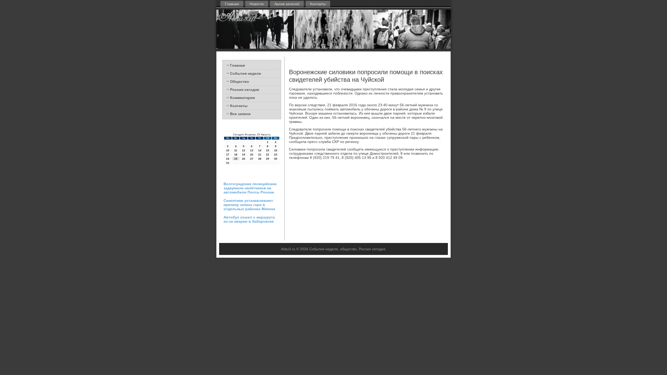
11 (235, 150)
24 (227, 158)
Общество (239, 81)
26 (243, 158)
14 (259, 150)
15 (267, 150)
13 (251, 150)
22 (267, 154)
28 (259, 158)
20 (251, 154)
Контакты (318, 4)
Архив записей (286, 4)
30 (275, 158)
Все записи (240, 114)
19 (243, 154)
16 (275, 150)
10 (227, 150)
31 (227, 162)
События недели (245, 73)
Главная (232, 4)
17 (227, 154)
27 (251, 158)
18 (235, 154)
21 (259, 154)
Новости (257, 4)
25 (235, 158)
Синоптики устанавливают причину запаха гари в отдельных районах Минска (249, 204)
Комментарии (242, 98)
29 (267, 158)
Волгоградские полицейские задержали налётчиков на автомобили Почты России (250, 188)
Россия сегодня (244, 90)
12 (243, 150)
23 (275, 154)
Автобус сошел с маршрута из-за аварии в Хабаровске (249, 219)
